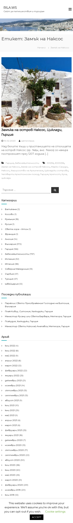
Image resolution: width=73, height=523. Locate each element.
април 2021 (11, 420)
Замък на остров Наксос (35, 166)
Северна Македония (17, 269)
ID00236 (59, 163)
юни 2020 (10, 470)
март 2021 (11, 425)
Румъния (10, 219)
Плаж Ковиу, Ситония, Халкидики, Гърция (29, 311)
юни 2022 (10, 350)
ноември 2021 (13, 385)
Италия (9, 264)
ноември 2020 (13, 445)
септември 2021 (14, 395)
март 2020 (11, 480)
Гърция (10, 163)
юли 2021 (10, 405)
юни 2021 (10, 410)
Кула (64, 174)
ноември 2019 (13, 490)
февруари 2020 (14, 485)
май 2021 (10, 415)
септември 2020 (15, 455)
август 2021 (12, 400)
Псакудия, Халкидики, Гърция (21, 321)
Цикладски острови (56, 170)
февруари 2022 (14, 370)
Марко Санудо (59, 166)
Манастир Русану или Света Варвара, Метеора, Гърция (38, 316)
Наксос (5, 170)
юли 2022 (10, 345)
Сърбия (9, 274)
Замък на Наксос (10, 166)
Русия (8, 224)
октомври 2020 (14, 450)
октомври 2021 (14, 390)
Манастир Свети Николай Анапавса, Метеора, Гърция (37, 326)
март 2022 (11, 365)
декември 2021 (13, 380)
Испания (10, 259)
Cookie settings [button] (55, 511)
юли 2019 (10, 495)
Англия (9, 239)
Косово (9, 214)
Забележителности (27, 163)
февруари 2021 (13, 430)
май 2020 (10, 475)
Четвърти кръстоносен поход (20, 174)
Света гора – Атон (16, 229)
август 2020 (12, 460)
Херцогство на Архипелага (27, 170)
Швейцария (12, 283)
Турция (9, 278)
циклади (6, 178)
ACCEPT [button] (36, 517)
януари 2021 (12, 435)
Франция (10, 234)
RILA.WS (10, 8)
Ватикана (11, 209)
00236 (50, 163)
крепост (55, 174)
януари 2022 (12, 375)
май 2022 (10, 355)
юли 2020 (10, 465)
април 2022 (11, 360)
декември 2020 (14, 440)
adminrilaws (27, 140)
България (10, 244)
